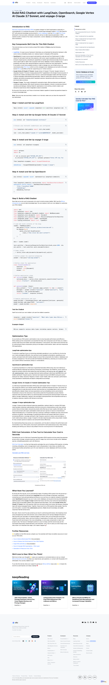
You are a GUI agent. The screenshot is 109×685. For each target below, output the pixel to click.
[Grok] (29, 641)
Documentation (63, 638)
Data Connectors (77, 654)
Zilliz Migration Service (52, 646)
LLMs (57, 31)
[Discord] (93, 622)
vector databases (43, 33)
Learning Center (76, 641)
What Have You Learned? (81, 59)
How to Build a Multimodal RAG (22, 539)
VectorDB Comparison (78, 646)
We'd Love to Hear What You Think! (84, 64)
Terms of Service (16, 676)
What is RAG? (76, 659)
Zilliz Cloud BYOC (51, 641)
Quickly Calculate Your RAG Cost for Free (85, 100)
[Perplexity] (26, 641)
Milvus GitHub (47, 564)
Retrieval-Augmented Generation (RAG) (23, 29)
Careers (88, 641)
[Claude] (32, 641)
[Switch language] (65, 3)
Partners (88, 646)
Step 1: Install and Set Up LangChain (84, 36)
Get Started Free (92, 2)
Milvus (54, 33)
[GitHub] (90, 622)
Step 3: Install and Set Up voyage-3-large (84, 43)
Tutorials (16, 10)
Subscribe (35, 636)
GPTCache (50, 655)
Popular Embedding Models (77, 651)
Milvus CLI (50, 660)
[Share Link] (85, 91)
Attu (48, 657)
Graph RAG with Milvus (19, 544)
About (87, 638)
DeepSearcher (51, 650)
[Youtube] (82, 622)
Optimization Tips (80, 52)
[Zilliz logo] (15, 2)
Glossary (75, 656)
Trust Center (76, 665)
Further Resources (80, 62)
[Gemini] (35, 641)
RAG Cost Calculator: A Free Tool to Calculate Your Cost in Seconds (84, 56)
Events (87, 648)
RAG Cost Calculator (18, 444)
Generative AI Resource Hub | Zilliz (23, 548)
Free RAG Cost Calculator (63, 646)
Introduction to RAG (80, 29)
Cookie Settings (37, 676)
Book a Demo (77, 2)
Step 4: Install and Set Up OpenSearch (85, 47)
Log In (84, 2)
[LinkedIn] (85, 622)
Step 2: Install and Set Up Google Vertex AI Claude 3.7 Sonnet (85, 39)
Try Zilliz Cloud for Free (86, 82)
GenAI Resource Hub (77, 643)
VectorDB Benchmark (65, 643)
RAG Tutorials (63, 649)
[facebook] (79, 91)
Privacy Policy (24, 676)
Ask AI (104, 681)
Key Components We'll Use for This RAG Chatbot (85, 32)
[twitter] (76, 91)
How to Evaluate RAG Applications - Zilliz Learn (26, 546)
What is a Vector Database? (77, 662)
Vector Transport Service (51, 663)
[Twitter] (88, 622)
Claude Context (51, 653)
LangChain (16, 52)
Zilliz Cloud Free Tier (52, 643)
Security (30, 676)
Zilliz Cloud (62, 33)
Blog (74, 638)
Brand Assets (89, 653)
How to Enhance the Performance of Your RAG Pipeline (28, 541)
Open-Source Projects (65, 641)
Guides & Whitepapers (78, 648)
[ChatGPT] (23, 641)
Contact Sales (89, 650)
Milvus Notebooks (64, 652)
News (87, 643)
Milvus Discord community (19, 559)
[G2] (96, 622)
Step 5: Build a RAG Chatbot (82, 50)
